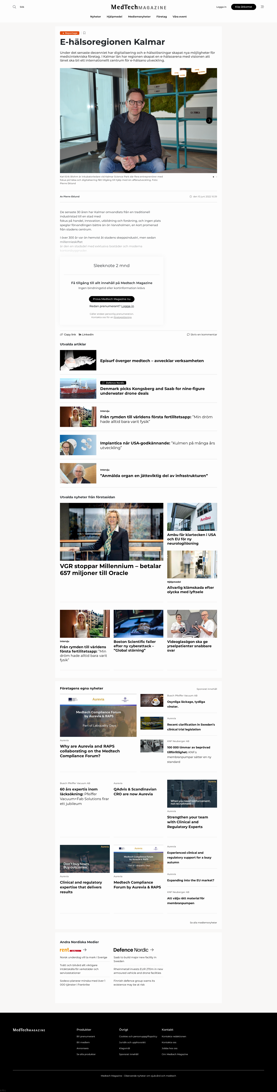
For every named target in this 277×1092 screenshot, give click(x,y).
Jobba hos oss (169, 1048)
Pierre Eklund (71, 196)
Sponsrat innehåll (128, 1054)
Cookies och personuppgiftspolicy (138, 1036)
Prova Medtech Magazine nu (111, 299)
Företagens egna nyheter (81, 688)
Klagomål (124, 1048)
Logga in (127, 306)
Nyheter (95, 16)
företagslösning (123, 317)
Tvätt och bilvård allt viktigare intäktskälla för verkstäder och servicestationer (79, 969)
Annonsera (82, 1048)
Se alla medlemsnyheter (203, 922)
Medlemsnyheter (139, 16)
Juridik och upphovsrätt (132, 1042)
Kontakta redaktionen (174, 1036)
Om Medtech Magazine (175, 1054)
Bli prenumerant (86, 1036)
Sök (22, 6)
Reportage (71, 33)
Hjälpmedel (114, 16)
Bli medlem (83, 1042)
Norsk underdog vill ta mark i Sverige (83, 957)
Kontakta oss (169, 1042)
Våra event (180, 16)
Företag (161, 16)
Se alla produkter (86, 1054)
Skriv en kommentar (204, 334)
